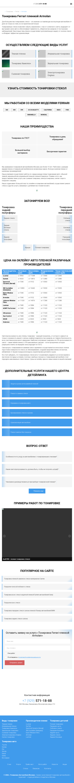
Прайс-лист (30, 764)
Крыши (27, 247)
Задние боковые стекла (7, 227)
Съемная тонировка (9, 733)
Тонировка (9, 11)
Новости (55, 764)
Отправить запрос (16, 662)
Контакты (47, 768)
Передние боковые (57, 730)
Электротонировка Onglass (11, 735)
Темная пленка (7, 724)
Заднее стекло (9, 218)
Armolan (29, 735)
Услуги (18, 764)
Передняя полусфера (66, 238)
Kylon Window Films (32, 733)
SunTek (28, 726)
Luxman (28, 737)
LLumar (28, 724)
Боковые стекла (67, 229)
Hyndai (4, 747)
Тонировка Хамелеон (9, 728)
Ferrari (17, 11)
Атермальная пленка (9, 726)
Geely (4, 756)
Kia (3, 749)
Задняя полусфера (8, 238)
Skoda (4, 751)
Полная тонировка (42, 247)
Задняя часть (54, 733)
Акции (65, 764)
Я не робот (11, 653)
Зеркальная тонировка (10, 730)
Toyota (4, 745)
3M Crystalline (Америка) (34, 730)
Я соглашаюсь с (24, 657)
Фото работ (42, 764)
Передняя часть (55, 726)
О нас (9, 764)
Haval (4, 753)
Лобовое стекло (66, 219)
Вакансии (36, 768)
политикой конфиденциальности (30, 657)
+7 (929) (40, 4)
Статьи (25, 768)
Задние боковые (56, 737)
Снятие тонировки (8, 737)
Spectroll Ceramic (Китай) (34, 728)
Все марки (5, 758)
